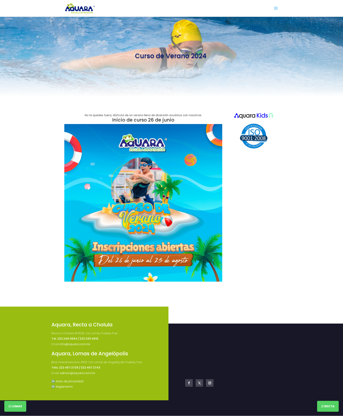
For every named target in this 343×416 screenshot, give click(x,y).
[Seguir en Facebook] (189, 383)
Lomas (16, 406)
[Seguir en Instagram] (209, 383)
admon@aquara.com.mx (77, 373)
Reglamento (64, 387)
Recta (329, 406)
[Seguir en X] (199, 383)
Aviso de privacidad (69, 381)
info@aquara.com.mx (75, 344)
